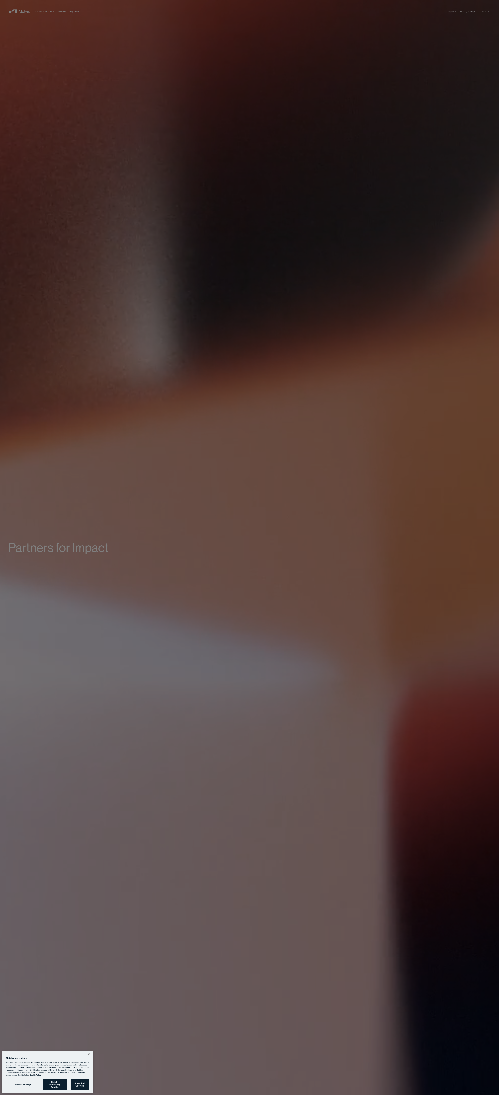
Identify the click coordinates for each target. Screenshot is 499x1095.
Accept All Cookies (79, 1084)
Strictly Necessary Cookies (54, 1084)
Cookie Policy (35, 1075)
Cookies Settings (23, 1084)
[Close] (89, 1054)
